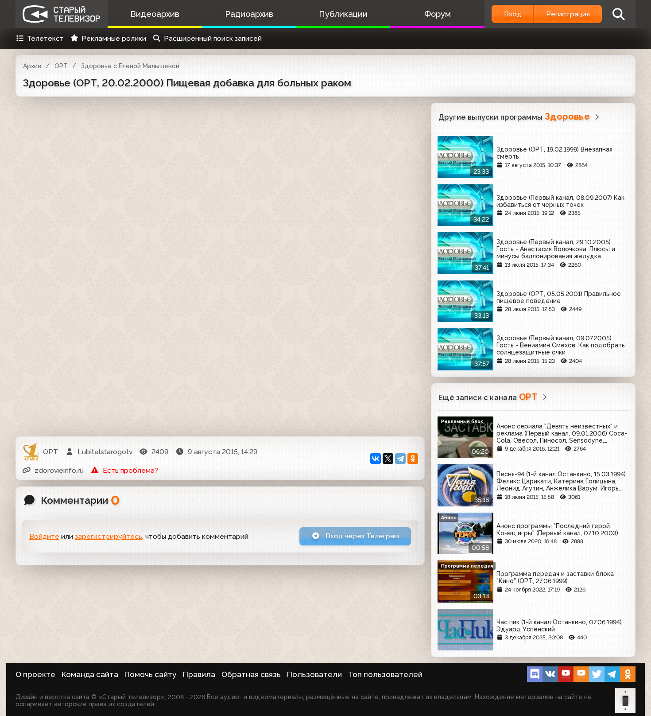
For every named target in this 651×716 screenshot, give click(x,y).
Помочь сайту (150, 674)
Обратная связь (251, 674)
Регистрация (568, 14)
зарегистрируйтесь (108, 536)
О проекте (35, 674)
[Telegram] (400, 458)
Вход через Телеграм (361, 536)
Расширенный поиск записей (213, 38)
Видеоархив (154, 14)
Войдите (44, 536)
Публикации (343, 14)
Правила (199, 674)
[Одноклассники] (412, 458)
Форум (437, 14)
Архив (32, 66)
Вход (512, 14)
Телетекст (45, 38)
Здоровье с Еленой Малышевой (130, 66)
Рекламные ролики (113, 38)
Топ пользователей (385, 674)
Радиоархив (249, 14)
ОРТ (61, 66)
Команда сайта (90, 674)
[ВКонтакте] (375, 458)
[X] (388, 458)
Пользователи (314, 674)
